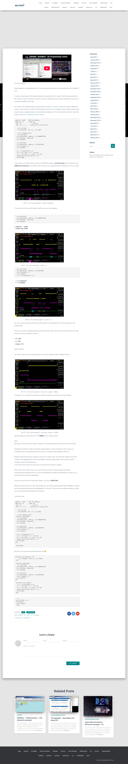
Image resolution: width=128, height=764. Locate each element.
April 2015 (93, 132)
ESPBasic (80, 7)
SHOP (111, 7)
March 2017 (93, 80)
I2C (25, 615)
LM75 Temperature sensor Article (33, 114)
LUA (96, 7)
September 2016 (95, 97)
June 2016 (93, 103)
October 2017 (94, 65)
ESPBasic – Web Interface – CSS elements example (29, 719)
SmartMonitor (55, 7)
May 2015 (93, 129)
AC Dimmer (55, 3)
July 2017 (93, 71)
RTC (111, 3)
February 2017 (94, 83)
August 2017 (93, 68)
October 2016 (94, 94)
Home (40, 3)
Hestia (98, 760)
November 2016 (94, 91)
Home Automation (66, 3)
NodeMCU (36, 615)
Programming (19, 617)
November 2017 (94, 63)
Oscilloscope (57, 107)
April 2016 (93, 106)
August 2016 (93, 100)
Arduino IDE (89, 7)
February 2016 (94, 111)
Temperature (103, 3)
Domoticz (72, 7)
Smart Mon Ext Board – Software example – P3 (94, 723)
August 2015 (93, 123)
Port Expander (93, 3)
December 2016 (94, 88)
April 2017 (93, 77)
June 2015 (93, 126)
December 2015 (94, 117)
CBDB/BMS (76, 3)
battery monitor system (58, 715)
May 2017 (93, 74)
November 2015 (94, 120)
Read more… (39, 730)
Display (46, 7)
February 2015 (94, 137)
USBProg (64, 7)
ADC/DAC (84, 3)
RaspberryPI (103, 7)
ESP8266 (20, 615)
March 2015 (93, 135)
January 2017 (94, 86)
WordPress (110, 760)
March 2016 (93, 109)
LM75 (28, 615)
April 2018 (93, 57)
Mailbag (47, 3)
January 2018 (94, 60)
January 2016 (94, 114)
